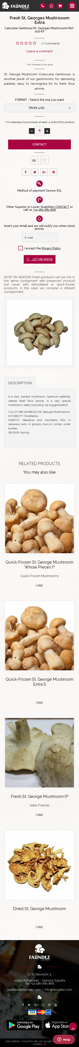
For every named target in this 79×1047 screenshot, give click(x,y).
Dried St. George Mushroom (39, 908)
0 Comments (51, 43)
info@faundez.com (58, 989)
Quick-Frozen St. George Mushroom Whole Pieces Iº (39, 565)
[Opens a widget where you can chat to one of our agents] (64, 1040)
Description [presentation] (20, 383)
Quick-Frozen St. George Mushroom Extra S (39, 682)
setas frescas (39, 805)
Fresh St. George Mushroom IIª (39, 796)
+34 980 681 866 (44, 209)
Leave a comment (39, 51)
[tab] (19, 383)
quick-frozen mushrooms (39, 576)
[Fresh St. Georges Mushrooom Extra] (39, 333)
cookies (37, 1044)
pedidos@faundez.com (24, 989)
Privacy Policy (51, 248)
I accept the (32, 248)
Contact (39, 144)
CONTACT (62, 207)
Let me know (41, 259)
